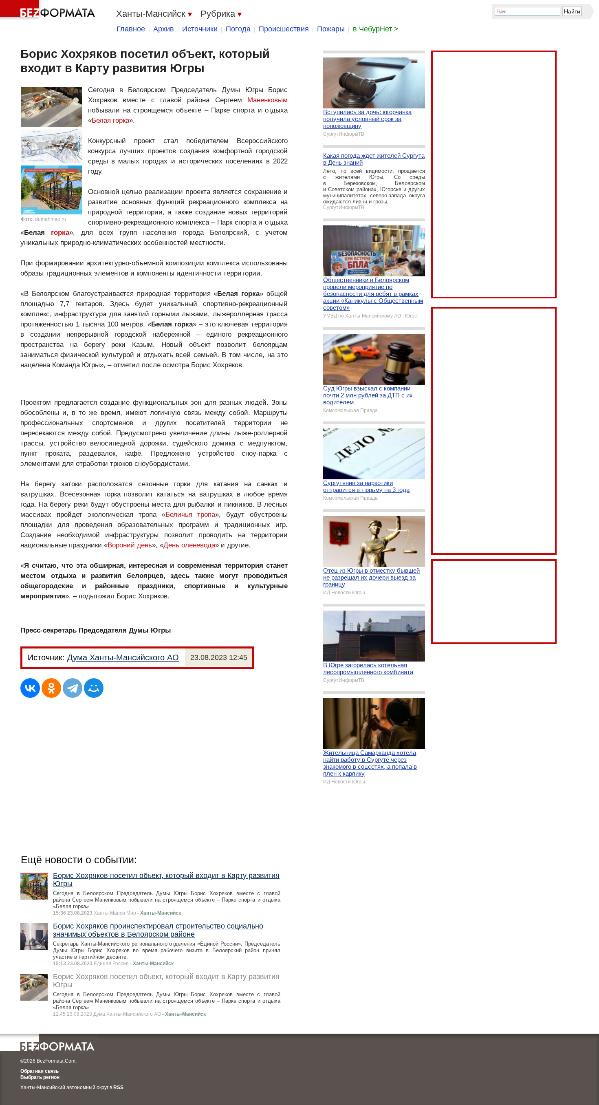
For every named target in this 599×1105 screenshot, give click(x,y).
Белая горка (110, 120)
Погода (238, 29)
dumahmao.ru (50, 219)
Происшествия (284, 29)
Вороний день (130, 545)
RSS (118, 1087)
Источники (200, 29)
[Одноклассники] (51, 688)
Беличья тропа (190, 514)
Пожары (331, 29)
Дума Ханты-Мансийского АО (123, 657)
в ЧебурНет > (376, 29)
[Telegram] (72, 688)
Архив (163, 29)
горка (60, 232)
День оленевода (189, 545)
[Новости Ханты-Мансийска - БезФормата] (49, 10)
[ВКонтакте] (30, 688)
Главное (131, 29)
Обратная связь (39, 1071)
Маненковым (267, 100)
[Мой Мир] (94, 688)
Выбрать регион (39, 1077)
